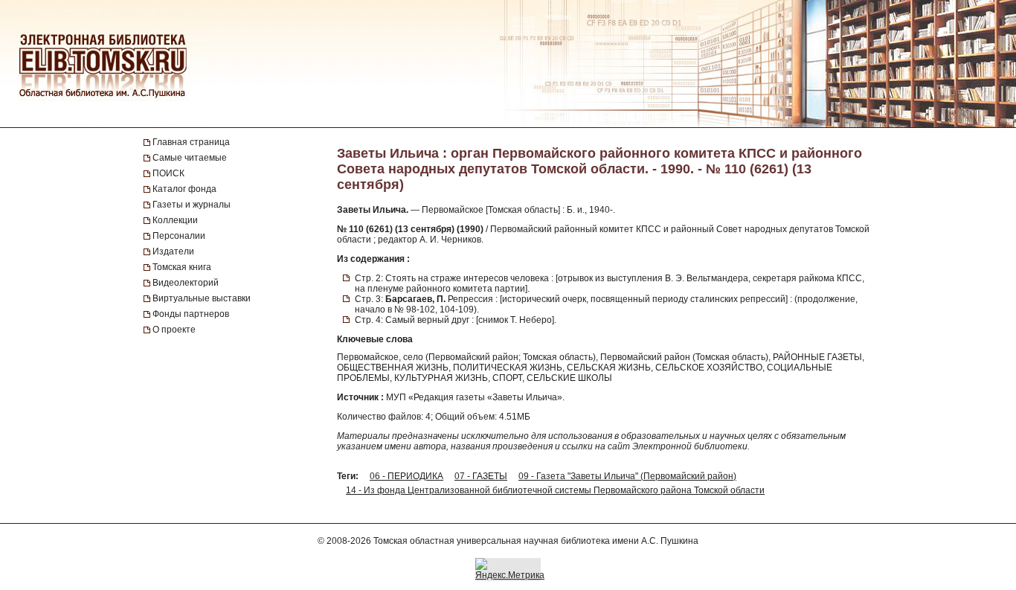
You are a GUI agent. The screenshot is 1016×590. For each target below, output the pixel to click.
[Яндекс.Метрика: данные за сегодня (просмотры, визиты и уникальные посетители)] (509, 569)
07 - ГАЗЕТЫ (480, 476)
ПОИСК (168, 173)
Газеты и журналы (191, 204)
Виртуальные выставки (201, 298)
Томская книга (181, 267)
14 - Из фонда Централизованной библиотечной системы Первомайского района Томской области (555, 490)
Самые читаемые (189, 158)
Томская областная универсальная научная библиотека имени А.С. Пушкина (535, 541)
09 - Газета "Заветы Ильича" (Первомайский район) (627, 476)
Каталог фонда (184, 189)
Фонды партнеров (190, 314)
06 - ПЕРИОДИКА (406, 476)
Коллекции (175, 220)
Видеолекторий (185, 283)
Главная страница (191, 142)
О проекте (174, 329)
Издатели (173, 251)
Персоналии (178, 236)
